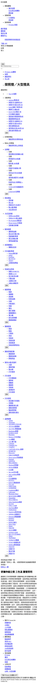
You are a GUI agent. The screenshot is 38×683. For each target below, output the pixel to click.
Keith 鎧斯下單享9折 (16, 107)
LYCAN (11, 484)
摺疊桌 (11, 383)
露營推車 (12, 354)
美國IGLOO (13, 274)
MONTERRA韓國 (15, 496)
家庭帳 (11, 296)
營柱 (10, 308)
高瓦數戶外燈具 (14, 401)
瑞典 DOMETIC (14, 271)
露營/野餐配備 (9, 351)
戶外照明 (8, 398)
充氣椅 (11, 387)
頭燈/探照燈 (13, 408)
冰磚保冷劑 (12, 281)
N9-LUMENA (13, 500)
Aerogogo (12, 422)
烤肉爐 (11, 200)
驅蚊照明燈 (12, 410)
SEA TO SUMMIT (15, 534)
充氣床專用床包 (14, 345)
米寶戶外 (12, 549)
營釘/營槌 (12, 310)
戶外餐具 (12, 372)
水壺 (10, 365)
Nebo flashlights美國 (15, 502)
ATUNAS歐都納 (14, 426)
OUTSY (11, 504)
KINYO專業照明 (14, 483)
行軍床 (11, 333)
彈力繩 (11, 315)
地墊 (10, 306)
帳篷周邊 (8, 289)
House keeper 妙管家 (15, 223)
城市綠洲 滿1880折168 (16, 128)
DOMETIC (12, 451)
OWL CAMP (13, 505)
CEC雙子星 (12, 442)
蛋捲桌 (11, 380)
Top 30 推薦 (12, 94)
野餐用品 (12, 358)
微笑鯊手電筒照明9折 (16, 116)
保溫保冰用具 (9, 269)
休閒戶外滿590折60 (15, 123)
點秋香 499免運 (14, 163)
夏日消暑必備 (13, 238)
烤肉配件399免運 (14, 159)
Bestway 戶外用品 (15, 437)
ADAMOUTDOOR (15, 424)
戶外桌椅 (8, 376)
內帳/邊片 (12, 303)
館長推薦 (8, 229)
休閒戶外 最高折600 (15, 102)
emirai (10, 255)
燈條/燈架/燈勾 (14, 412)
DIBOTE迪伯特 (14, 455)
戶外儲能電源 (9, 251)
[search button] (1, 68)
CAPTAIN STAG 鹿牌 (16, 449)
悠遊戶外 (12, 553)
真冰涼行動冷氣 (14, 234)
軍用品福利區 (13, 241)
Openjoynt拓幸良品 (15, 512)
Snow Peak (12, 524)
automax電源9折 (14, 100)
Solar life (11, 528)
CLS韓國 (12, 439)
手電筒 (11, 403)
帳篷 (10, 292)
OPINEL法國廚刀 (14, 514)
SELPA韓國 (12, 530)
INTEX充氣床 (13, 467)
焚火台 (11, 202)
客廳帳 (11, 294)
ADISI (11, 421)
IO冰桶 (11, 470)
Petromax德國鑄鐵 (15, 516)
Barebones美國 (13, 431)
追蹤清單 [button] (8, 39)
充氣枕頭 (12, 340)
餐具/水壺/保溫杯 (10, 362)
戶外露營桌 (12, 378)
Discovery (12, 453)
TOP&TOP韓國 (14, 540)
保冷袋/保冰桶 (13, 276)
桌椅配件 (12, 390)
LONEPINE (12, 488)
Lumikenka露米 (14, 490)
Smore (11, 526)
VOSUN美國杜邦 (14, 542)
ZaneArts (11, 546)
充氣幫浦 (12, 343)
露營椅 (11, 385)
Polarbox (11, 518)
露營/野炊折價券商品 (16, 139)
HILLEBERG (13, 463)
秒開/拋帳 (12, 299)
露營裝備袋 (12, 320)
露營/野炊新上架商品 (16, 145)
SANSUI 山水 (13, 532)
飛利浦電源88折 (14, 126)
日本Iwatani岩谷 (14, 216)
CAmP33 (11, 447)
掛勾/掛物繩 (13, 318)
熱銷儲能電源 (13, 236)
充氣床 (11, 338)
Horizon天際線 (13, 465)
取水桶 (11, 369)
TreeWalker (12, 538)
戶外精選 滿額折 (14, 114)
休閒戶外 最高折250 (15, 121)
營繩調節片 (12, 313)
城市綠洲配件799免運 (16, 177)
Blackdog (12, 435)
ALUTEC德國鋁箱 (15, 429)
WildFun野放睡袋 (14, 545)
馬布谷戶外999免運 (15, 173)
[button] (19, 13)
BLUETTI (12, 259)
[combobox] (19, 66)
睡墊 (10, 331)
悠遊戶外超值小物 (15, 168)
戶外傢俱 (12, 392)
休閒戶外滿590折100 (16, 105)
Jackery (11, 260)
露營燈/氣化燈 (13, 405)
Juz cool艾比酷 (13, 472)
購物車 (3, 31)
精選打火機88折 (14, 109)
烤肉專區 (8, 198)
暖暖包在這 (12, 247)
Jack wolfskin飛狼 (14, 474)
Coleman (11, 443)
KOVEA (11, 480)
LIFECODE (12, 486)
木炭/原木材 (13, 210)
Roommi (11, 520)
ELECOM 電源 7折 (15, 112)
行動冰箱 (12, 278)
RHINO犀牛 (13, 522)
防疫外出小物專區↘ (16, 182)
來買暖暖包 (8, 245)
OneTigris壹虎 (13, 508)
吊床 (10, 336)
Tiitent (10, 536)
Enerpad (11, 459)
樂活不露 (12, 551)
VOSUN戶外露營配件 (16, 187)
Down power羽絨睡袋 (16, 457)
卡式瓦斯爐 (8, 213)
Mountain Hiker (13, 494)
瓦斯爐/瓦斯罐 (13, 225)
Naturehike (12, 498)
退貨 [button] (12, 39)
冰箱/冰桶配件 (13, 283)
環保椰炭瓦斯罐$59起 (16, 154)
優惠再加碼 (12, 231)
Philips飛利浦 (13, 253)
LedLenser (12, 492)
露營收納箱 (12, 356)
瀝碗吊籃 (12, 367)
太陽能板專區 (13, 263)
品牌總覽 (8, 419)
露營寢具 (8, 326)
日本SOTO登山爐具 (15, 218)
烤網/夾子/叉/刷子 (15, 205)
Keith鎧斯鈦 (13, 478)
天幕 (10, 301)
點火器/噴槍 (13, 207)
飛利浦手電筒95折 (15, 130)
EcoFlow (11, 257)
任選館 (7, 149)
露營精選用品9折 (14, 119)
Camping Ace (13, 445)
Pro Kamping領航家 (15, 220)
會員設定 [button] (17, 39)
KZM (10, 476)
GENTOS (12, 461)
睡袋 (10, 329)
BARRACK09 (13, 433)
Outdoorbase (12, 510)
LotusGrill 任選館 (14, 191)
